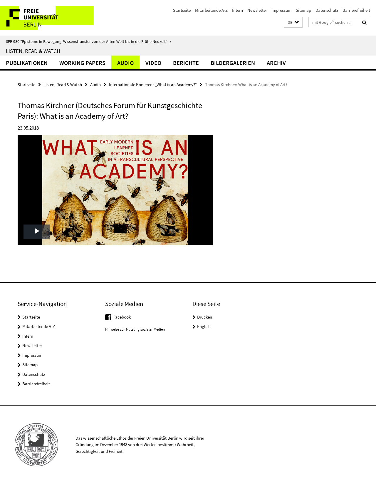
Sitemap (303, 10)
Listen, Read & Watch (33, 50)
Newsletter (257, 10)
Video (153, 62)
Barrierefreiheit (356, 10)
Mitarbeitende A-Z (211, 10)
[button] (293, 22)
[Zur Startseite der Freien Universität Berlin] (49, 18)
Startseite (182, 10)
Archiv (276, 62)
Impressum (281, 10)
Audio (125, 62)
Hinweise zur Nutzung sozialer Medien (135, 329)
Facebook (122, 317)
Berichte (186, 62)
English (204, 326)
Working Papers (82, 62)
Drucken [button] (204, 317)
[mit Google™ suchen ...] (364, 22)
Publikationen (27, 62)
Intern (237, 10)
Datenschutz (326, 10)
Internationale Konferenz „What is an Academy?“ (153, 84)
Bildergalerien (233, 62)
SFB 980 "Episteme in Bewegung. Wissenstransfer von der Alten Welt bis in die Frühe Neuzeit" (88, 41)
